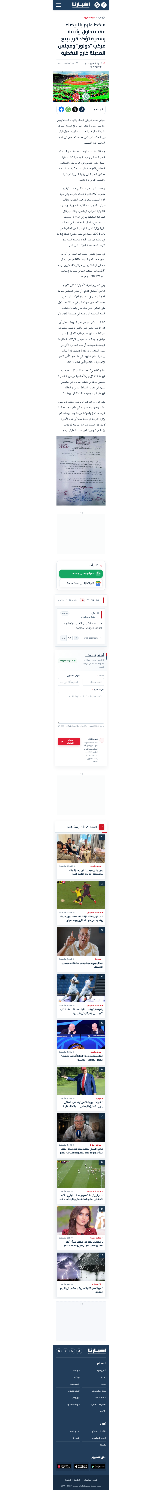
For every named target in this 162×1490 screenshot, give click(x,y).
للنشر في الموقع (99, 1431)
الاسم (100, 675)
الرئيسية (102, 17)
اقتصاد (103, 1377)
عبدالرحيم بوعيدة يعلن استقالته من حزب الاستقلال (82, 965)
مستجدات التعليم (98, 1404)
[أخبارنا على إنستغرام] (72, 1351)
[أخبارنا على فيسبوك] (104, 5)
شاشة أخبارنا (100, 1397)
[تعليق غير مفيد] (69, 638)
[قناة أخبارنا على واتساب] (97, 5)
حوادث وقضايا (73, 1404)
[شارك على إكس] (75, 109)
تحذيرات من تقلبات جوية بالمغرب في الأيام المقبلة (81, 1290)
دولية (103, 1384)
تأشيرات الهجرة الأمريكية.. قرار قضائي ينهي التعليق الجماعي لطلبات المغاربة (83, 1104)
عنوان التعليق (72, 675)
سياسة (76, 1370)
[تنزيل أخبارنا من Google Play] (98, 1466)
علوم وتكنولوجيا (99, 1391)
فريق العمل (74, 1431)
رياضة (77, 1377)
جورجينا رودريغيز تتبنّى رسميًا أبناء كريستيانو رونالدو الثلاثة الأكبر (86, 872)
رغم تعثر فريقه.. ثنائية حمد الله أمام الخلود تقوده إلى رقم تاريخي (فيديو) (81, 1011)
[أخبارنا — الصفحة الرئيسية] (81, 5)
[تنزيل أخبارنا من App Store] (81, 1466)
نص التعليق (98, 689)
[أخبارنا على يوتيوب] (59, 1351)
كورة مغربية (89, 17)
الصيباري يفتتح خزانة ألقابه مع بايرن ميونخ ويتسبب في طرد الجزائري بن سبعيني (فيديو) (81, 918)
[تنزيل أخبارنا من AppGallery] (64, 1466)
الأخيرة (103, 1411)
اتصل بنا (76, 1438)
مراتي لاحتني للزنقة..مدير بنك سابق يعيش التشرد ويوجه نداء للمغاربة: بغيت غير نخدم (81, 1150)
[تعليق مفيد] (63, 638)
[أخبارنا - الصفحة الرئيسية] (97, 1351)
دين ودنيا (76, 1397)
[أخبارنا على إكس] (65, 1351)
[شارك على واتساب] (68, 109)
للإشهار (103, 1445)
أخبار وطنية (101, 1370)
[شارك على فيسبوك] (61, 109)
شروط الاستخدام (99, 1438)
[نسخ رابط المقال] (82, 109)
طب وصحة (75, 1384)
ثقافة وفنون (74, 1391)
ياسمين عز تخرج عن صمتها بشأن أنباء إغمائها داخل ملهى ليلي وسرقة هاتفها (83, 1243)
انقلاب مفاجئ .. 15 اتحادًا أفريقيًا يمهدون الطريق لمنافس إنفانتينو (82, 1057)
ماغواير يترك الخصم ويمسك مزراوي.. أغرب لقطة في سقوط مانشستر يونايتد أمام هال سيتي (81, 1197)
